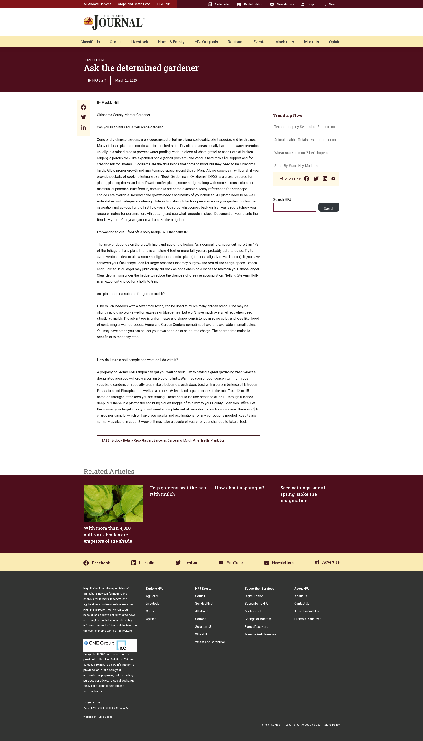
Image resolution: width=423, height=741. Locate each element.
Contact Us (302, 603)
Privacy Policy (291, 724)
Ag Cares (152, 596)
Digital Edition (254, 596)
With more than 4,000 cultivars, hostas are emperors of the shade (108, 534)
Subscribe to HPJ (256, 603)
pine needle (201, 440)
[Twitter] (83, 118)
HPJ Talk (163, 4)
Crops (115, 41)
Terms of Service (270, 724)
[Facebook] (83, 108)
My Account (253, 611)
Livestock (139, 41)
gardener (160, 440)
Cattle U (200, 596)
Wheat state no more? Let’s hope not (303, 153)
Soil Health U (204, 603)
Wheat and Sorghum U (210, 642)
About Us (300, 596)
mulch (187, 440)
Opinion (336, 41)
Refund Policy (331, 724)
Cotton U (201, 619)
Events (259, 41)
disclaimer (95, 691)
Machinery (284, 41)
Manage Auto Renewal (260, 634)
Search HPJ (282, 199)
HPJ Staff (99, 80)
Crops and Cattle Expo (134, 4)
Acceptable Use (311, 724)
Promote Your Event (308, 619)
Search (329, 208)
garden (147, 440)
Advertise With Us (306, 611)
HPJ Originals (206, 41)
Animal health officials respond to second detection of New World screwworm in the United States (306, 140)
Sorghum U (203, 626)
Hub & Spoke (104, 716)
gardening (175, 440)
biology (117, 440)
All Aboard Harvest (97, 4)
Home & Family (171, 41)
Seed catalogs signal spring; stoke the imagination (302, 494)
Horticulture (94, 60)
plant (214, 440)
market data (118, 654)
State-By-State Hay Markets (296, 166)
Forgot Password (256, 626)
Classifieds (90, 41)
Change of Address (258, 619)
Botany (128, 440)
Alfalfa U (201, 611)
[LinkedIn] (83, 128)
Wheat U (201, 634)
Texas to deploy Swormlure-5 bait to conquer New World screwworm (306, 127)
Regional (235, 41)
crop (137, 440)
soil (221, 440)
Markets (311, 41)
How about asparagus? (239, 487)
